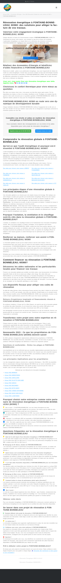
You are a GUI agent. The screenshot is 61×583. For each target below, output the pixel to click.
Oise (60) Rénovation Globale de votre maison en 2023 (37, 14)
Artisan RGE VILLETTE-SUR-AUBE (14, 380)
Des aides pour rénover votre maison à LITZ (44, 183)
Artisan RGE (6, 14)
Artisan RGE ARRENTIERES (12, 375)
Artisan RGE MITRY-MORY (12, 388)
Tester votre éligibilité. (30, 58)
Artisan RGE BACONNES (11, 385)
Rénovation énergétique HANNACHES (30, 562)
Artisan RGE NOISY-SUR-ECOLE (14, 393)
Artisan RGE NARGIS (10, 383)
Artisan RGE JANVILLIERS (12, 377)
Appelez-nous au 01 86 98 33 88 (20, 131)
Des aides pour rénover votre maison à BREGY (16, 168)
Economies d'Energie (16, 14)
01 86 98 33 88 (21, 83)
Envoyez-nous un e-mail (43, 131)
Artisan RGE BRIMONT (11, 372)
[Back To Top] (57, 579)
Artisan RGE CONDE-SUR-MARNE (14, 390)
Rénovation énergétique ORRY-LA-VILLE (31, 558)
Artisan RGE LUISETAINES (12, 396)
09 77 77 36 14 (30, 1)
